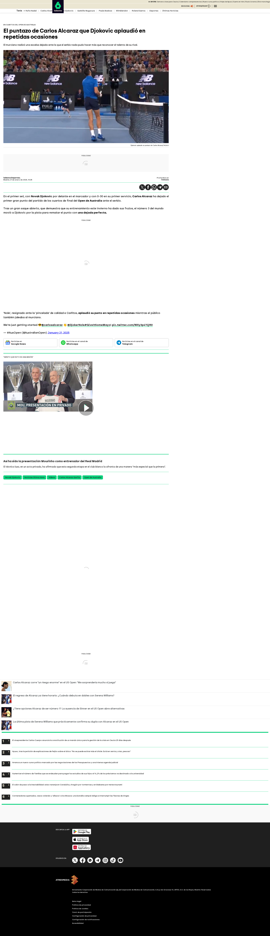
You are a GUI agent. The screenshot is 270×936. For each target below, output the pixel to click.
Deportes (153, 11)
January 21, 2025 (58, 332)
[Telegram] (160, 187)
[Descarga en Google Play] (81, 834)
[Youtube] (120, 862)
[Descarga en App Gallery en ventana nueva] (81, 849)
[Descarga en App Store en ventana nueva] (80, 841)
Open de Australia (92, 477)
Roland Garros (138, 11)
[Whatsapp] (90, 862)
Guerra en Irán (238, 2)
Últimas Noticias (170, 11)
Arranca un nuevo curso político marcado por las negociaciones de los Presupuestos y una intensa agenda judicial (65, 762)
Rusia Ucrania (250, 2)
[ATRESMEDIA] (135, 880)
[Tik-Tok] (113, 862)
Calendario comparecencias (190, 2)
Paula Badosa (105, 11)
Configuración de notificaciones (86, 920)
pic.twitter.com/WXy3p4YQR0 (132, 325)
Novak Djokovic (65, 11)
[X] (75, 862)
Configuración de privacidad (84, 916)
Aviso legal (76, 901)
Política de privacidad (81, 905)
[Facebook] (83, 862)
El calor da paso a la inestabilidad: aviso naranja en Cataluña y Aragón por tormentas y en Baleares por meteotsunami (67, 784)
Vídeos (52, 477)
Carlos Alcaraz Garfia (69, 477)
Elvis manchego (264, 2)
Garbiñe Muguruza (86, 11)
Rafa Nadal (31, 11)
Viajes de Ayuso (226, 2)
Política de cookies (80, 909)
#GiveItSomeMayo (98, 325)
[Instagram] (105, 862)
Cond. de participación (82, 912)
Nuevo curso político (211, 2)
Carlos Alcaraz (47, 11)
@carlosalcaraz (52, 325)
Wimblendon (122, 11)
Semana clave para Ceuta (167, 2)
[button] (142, 187)
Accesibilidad (78, 923)
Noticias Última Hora (34, 477)
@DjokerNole (76, 325)
